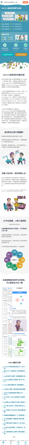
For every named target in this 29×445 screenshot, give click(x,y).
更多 (14, 437)
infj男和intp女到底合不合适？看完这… (15, 402)
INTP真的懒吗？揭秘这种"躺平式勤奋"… (14, 419)
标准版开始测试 (7, 54)
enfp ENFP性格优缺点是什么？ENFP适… (14, 367)
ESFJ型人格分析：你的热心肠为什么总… (14, 406)
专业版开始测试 (21, 54)
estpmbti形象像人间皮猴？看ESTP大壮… (14, 380)
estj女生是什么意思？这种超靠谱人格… (15, 376)
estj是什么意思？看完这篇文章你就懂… (15, 389)
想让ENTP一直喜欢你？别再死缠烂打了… (14, 371)
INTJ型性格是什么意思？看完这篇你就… (14, 432)
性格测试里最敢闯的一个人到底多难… (15, 415)
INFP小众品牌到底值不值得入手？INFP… (13, 393)
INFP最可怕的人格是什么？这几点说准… (14, 424)
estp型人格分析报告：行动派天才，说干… (14, 428)
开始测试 (25, 2)
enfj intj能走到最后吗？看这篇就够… (14, 385)
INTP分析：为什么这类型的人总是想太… (14, 397)
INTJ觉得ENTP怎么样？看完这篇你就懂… (14, 411)
